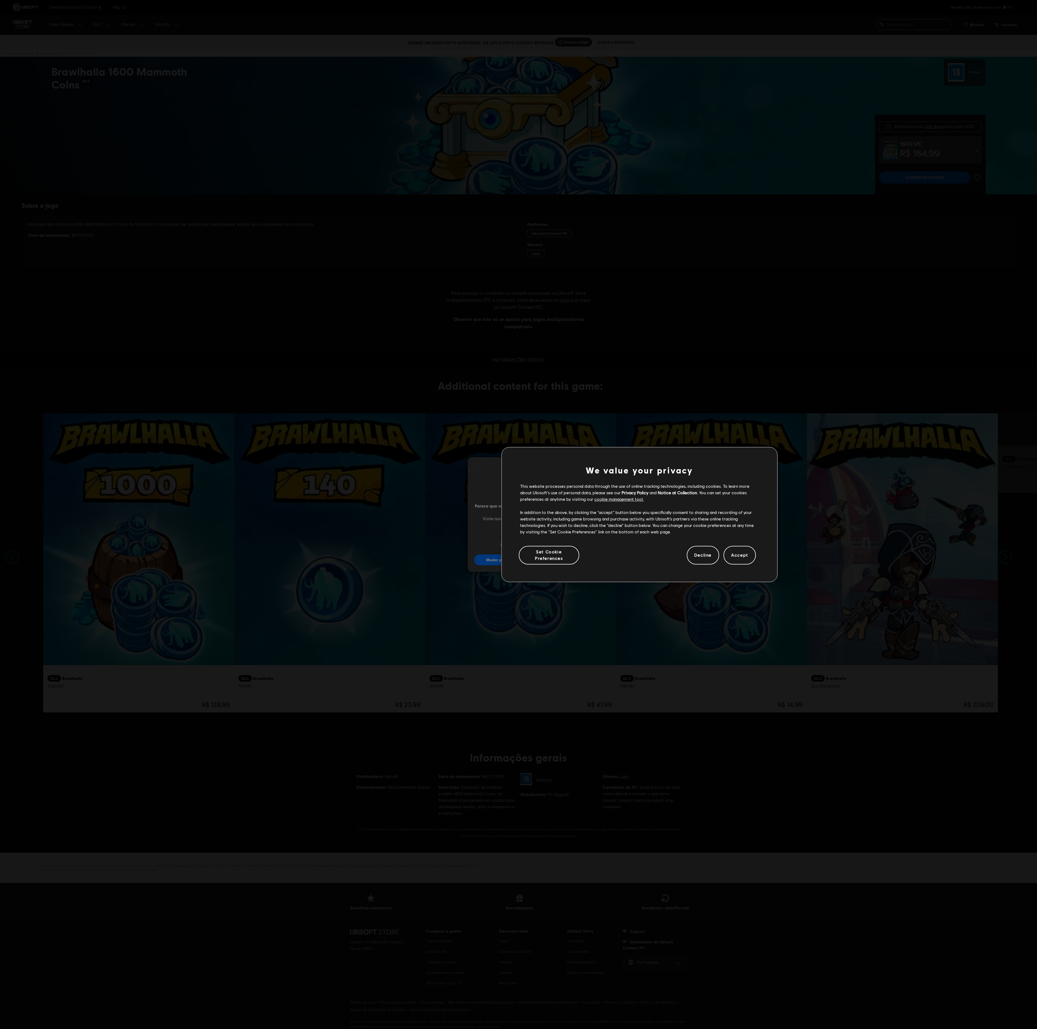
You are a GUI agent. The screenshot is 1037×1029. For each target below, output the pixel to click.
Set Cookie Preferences (549, 555)
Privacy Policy (635, 492)
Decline (703, 555)
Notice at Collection (677, 492)
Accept (739, 555)
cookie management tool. (619, 499)
